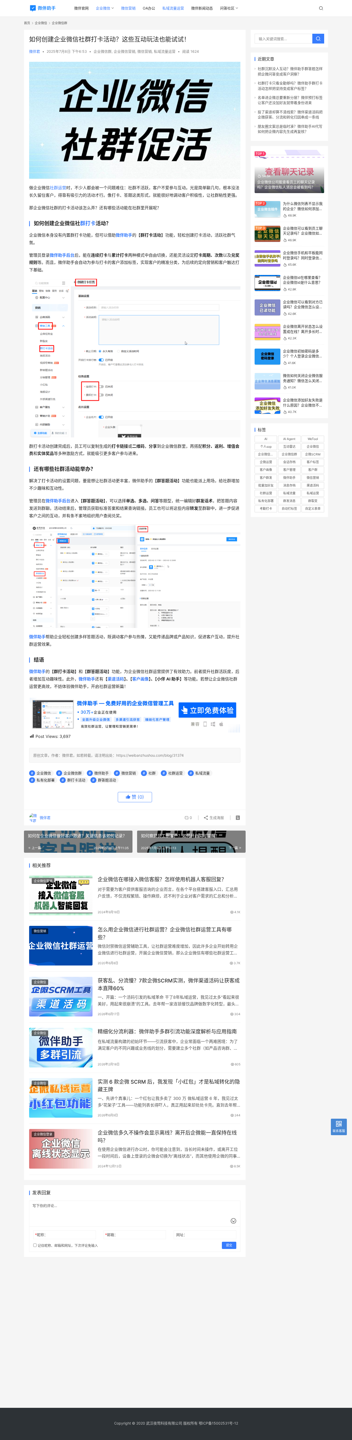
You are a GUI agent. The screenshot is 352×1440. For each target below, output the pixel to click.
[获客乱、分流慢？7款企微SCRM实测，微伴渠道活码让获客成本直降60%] (61, 996)
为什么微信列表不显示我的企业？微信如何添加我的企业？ (303, 208)
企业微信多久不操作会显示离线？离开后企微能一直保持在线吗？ (167, 1136)
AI (265, 439)
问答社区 (227, 8)
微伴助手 (101, 773)
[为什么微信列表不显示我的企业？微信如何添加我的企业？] (267, 209)
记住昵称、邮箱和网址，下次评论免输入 (67, 1245)
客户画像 (140, 679)
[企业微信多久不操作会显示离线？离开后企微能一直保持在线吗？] (61, 1149)
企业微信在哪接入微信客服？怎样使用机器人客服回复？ (162, 879)
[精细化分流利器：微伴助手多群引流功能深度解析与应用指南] (61, 1047)
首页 (27, 23)
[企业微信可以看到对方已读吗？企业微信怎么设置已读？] (267, 307)
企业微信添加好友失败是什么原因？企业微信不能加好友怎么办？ (303, 405)
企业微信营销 (124, 51)
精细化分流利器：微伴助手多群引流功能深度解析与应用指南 (167, 1032)
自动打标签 (289, 509)
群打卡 (88, 223)
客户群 (312, 470)
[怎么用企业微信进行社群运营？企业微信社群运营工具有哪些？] (61, 945)
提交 (229, 1245)
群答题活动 (107, 780)
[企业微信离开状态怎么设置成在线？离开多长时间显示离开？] (267, 332)
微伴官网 (81, 8)
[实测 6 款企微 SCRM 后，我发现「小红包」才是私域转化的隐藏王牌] (61, 1098)
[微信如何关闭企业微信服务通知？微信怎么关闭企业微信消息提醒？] (267, 381)
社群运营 (58, 187)
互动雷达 (289, 447)
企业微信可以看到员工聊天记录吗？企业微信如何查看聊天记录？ (303, 233)
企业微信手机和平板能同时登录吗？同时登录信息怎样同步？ (303, 258)
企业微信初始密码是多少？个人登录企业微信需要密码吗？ (303, 356)
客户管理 (289, 470)
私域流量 (202, 773)
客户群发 (266, 478)
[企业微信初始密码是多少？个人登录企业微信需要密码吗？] (267, 357)
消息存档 (289, 485)
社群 (152, 773)
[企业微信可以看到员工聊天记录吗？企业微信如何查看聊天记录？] (267, 234)
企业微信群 (103, 51)
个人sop (266, 447)
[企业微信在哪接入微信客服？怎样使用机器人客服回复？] (61, 895)
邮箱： (111, 1234)
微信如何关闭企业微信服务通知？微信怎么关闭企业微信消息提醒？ (303, 380)
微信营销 (128, 8)
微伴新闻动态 (202, 8)
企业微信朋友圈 (267, 454)
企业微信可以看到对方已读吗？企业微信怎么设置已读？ (303, 307)
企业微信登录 (43, 1134)
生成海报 (216, 817)
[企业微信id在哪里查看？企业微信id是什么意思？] (267, 283)
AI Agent (289, 439)
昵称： (41, 1234)
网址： (181, 1234)
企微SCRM (313, 454)
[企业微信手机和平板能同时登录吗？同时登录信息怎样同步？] (267, 258)
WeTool (313, 439)
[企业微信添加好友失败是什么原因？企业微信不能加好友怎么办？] (267, 406)
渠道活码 (115, 679)
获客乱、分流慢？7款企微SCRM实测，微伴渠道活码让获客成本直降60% (169, 984)
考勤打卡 (266, 509)
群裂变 (312, 501)
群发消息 (289, 501)
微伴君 (34, 51)
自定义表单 (313, 509)
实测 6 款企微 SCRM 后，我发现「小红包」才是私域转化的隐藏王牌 (169, 1085)
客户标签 (313, 462)
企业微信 (103, 8)
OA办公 (149, 8)
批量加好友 (266, 485)
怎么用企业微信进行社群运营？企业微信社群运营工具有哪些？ (165, 933)
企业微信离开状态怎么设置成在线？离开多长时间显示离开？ (303, 331)
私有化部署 (46, 780)
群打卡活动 (76, 780)
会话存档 (289, 462)
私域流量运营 (173, 8)
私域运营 (313, 493)
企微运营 (266, 462)
